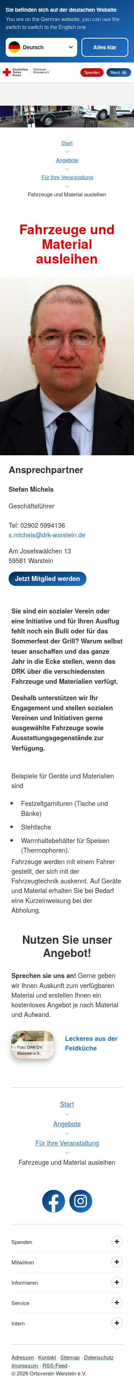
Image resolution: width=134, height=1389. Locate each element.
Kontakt (47, 1357)
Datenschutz (99, 1357)
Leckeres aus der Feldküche (91, 1043)
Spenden (92, 72)
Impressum (24, 1365)
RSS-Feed (55, 1365)
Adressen (22, 1357)
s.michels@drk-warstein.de (47, 534)
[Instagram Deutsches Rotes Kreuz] (80, 1201)
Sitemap (70, 1357)
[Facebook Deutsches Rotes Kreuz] (53, 1201)
